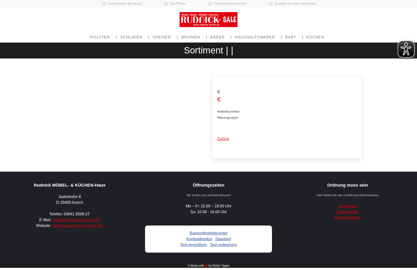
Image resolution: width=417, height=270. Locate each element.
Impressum (347, 206)
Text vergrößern (193, 245)
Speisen (162, 37)
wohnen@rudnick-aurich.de (76, 220)
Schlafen (131, 37)
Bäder (217, 37)
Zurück (223, 139)
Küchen (315, 37)
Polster (100, 37)
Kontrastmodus (199, 239)
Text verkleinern (223, 245)
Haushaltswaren (255, 37)
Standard (223, 239)
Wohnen (190, 37)
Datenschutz (347, 212)
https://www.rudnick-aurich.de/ (77, 226)
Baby (290, 37)
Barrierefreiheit (347, 218)
